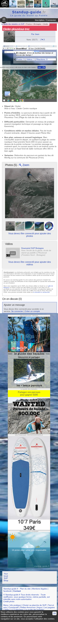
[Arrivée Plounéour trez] (19, 226)
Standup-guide (29, 12)
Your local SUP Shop (6, 577)
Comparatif (13, 607)
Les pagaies (49, 607)
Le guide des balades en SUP (12, 24)
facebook (7, 591)
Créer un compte (32, 311)
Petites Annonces (27, 607)
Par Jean (35, 34)
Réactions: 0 (41, 59)
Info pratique (15, 605)
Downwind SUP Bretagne (32, 248)
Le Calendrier (17, 610)
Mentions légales (39, 589)
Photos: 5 (20, 59)
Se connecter (17, 311)
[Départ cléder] (29, 226)
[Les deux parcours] (39, 226)
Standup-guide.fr (10, 589)
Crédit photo (8, 601)
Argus (39, 607)
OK (54, 613)
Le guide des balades (34, 610)
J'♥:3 (42, 39)
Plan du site (25, 589)
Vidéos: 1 (30, 59)
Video (7, 610)
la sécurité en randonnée (41, 292)
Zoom (25, 165)
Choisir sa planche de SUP (34, 605)
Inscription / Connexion (45, 20)
